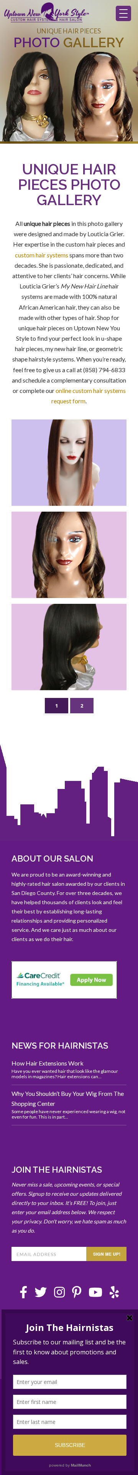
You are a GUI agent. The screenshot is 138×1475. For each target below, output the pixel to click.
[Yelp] (114, 1294)
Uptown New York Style (47, 15)
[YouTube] (95, 1294)
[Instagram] (59, 1294)
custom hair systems (41, 255)
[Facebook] (23, 1294)
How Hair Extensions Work (48, 1063)
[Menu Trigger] (123, 13)
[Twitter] (40, 1294)
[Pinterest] (76, 1294)
